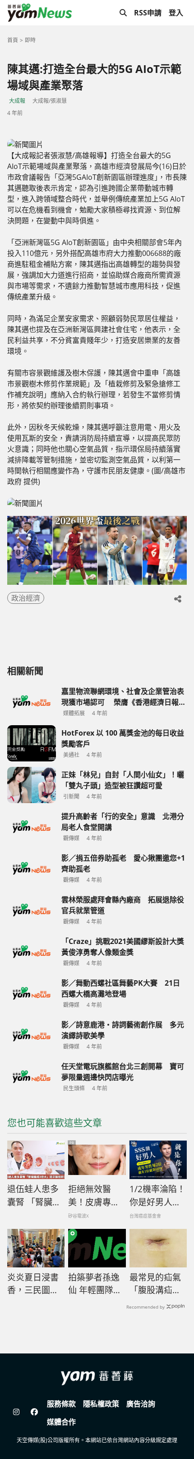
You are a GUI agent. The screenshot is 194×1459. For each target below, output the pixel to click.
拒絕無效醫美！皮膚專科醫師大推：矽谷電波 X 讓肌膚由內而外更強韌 (94, 1196)
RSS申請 (148, 13)
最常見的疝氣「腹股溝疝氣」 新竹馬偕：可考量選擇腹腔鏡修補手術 (158, 1284)
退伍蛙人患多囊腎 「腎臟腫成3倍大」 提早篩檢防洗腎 (34, 1196)
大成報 (17, 101)
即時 (30, 40)
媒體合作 (61, 1422)
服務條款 (61, 1404)
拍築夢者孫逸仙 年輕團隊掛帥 (95, 1284)
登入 (176, 13)
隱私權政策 (101, 1404)
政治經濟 (25, 598)
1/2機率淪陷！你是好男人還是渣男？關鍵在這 (157, 1196)
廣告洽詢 (140, 1404)
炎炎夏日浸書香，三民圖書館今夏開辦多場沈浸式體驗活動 (33, 1284)
